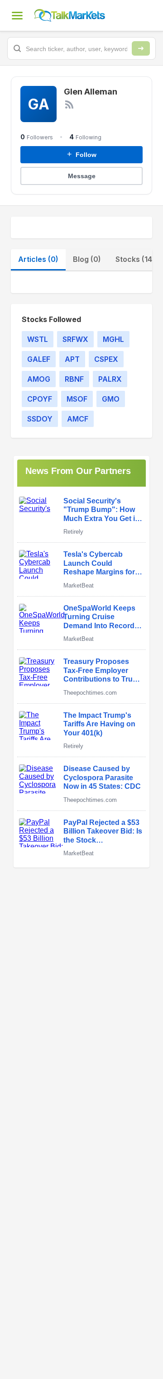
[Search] (141, 48)
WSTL (37, 339)
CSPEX (106, 359)
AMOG (38, 379)
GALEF (38, 359)
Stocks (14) (135, 259)
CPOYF (39, 398)
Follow (81, 154)
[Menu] (17, 15)
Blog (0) (87, 259)
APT (72, 359)
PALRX (110, 379)
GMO (111, 398)
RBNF (74, 379)
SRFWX (75, 339)
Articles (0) (38, 259)
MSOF (77, 398)
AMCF (77, 418)
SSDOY (40, 418)
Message (82, 176)
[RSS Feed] (69, 104)
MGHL (113, 339)
